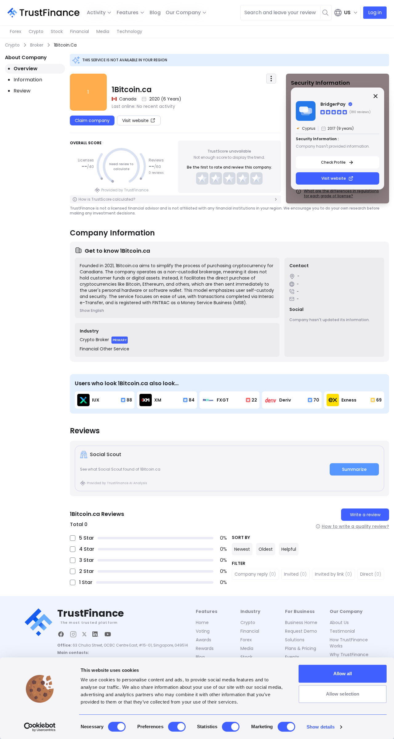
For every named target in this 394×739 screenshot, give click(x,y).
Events (292, 657)
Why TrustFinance (349, 654)
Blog (155, 12)
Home (202, 622)
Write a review (365, 515)
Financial (79, 31)
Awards (203, 640)
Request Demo (301, 631)
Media (102, 31)
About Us (339, 622)
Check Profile (333, 162)
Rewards (205, 648)
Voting (203, 631)
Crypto (36, 31)
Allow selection (343, 693)
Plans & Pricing (300, 648)
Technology (129, 31)
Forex (15, 31)
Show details (321, 726)
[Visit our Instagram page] (73, 634)
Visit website (333, 178)
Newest (242, 549)
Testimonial (342, 631)
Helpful (288, 549)
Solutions (294, 640)
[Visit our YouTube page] (107, 634)
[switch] (177, 727)
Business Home (301, 622)
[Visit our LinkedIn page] (95, 634)
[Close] (375, 96)
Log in (375, 12)
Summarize (354, 469)
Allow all (342, 673)
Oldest (266, 549)
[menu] (271, 79)
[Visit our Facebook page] (61, 634)
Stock (57, 31)
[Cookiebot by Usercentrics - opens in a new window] (40, 727)
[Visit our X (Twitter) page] (84, 634)
